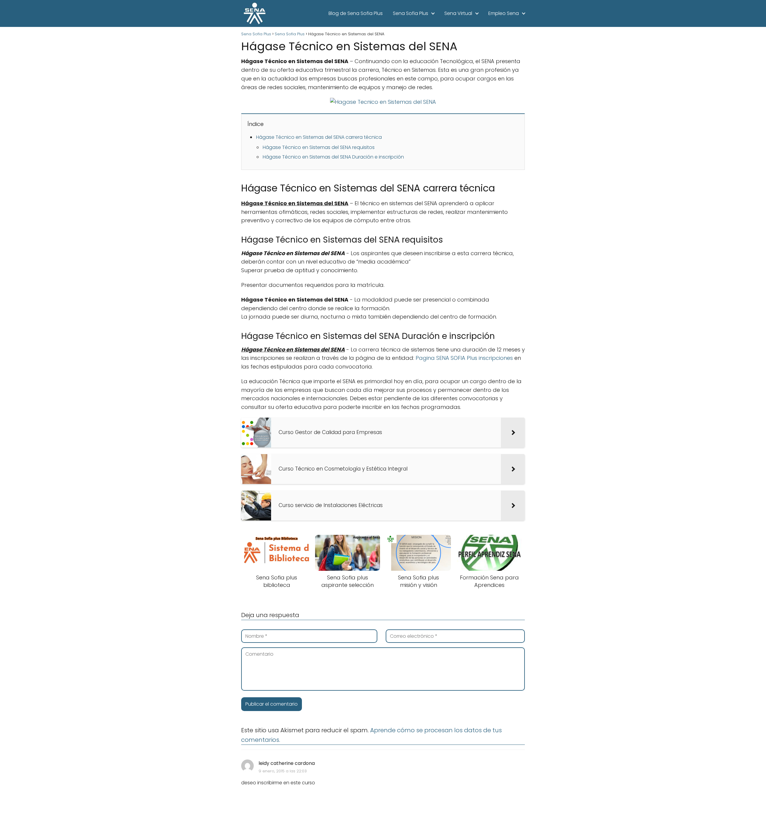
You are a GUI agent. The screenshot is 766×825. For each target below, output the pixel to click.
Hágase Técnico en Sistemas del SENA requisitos (319, 147)
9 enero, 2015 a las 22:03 (283, 771)
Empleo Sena (503, 13)
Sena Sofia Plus (410, 13)
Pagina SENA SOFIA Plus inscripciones (464, 358)
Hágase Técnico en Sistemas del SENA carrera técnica (319, 137)
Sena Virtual (458, 13)
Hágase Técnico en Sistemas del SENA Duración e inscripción (333, 156)
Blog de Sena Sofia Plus (356, 13)
